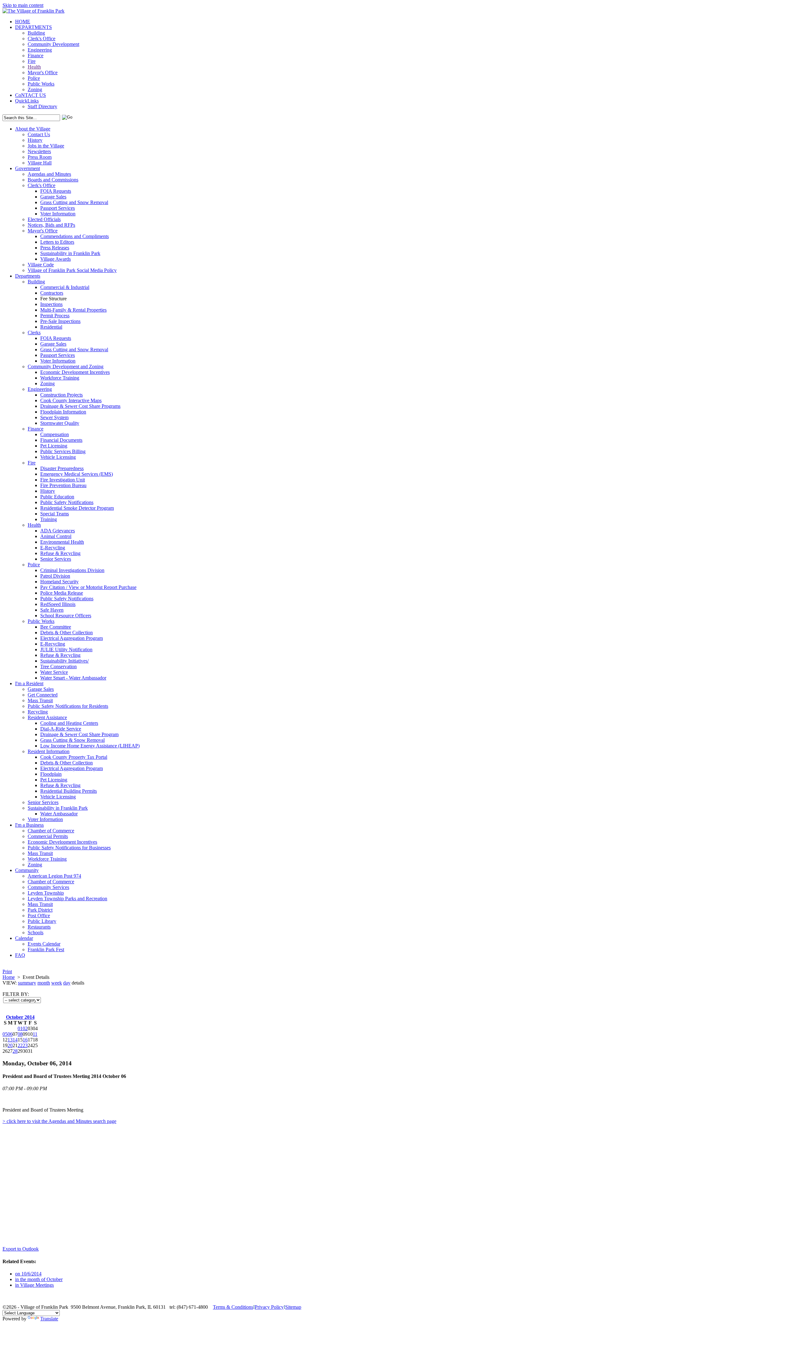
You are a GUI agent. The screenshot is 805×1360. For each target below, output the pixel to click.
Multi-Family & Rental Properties (73, 310)
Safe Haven (52, 610)
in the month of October (39, 1279)
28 (15, 1051)
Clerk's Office (41, 38)
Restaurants (39, 927)
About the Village (32, 128)
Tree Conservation (58, 666)
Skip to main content (23, 5)
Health (34, 66)
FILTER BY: (16, 994)
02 (25, 1028)
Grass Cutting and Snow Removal (74, 202)
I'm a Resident (29, 683)
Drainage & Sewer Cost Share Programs (80, 406)
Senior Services (55, 559)
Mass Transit (40, 700)
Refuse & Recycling (60, 553)
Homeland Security (59, 581)
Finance (35, 55)
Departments (27, 276)
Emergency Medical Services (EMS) (76, 474)
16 (25, 1039)
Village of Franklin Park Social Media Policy (72, 270)
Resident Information (48, 751)
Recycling (38, 711)
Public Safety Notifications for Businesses (69, 847)
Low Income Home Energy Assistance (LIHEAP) (90, 745)
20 (10, 1045)
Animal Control (55, 536)
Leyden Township (46, 893)
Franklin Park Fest (46, 949)
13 (10, 1039)
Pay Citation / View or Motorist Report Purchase (88, 587)
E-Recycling (52, 547)
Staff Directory (42, 106)
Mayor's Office (43, 72)
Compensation (54, 434)
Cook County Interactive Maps (71, 400)
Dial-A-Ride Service (60, 728)
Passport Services (57, 208)
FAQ (20, 955)
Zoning (35, 89)
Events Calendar (44, 943)
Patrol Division (55, 576)
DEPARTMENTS (33, 27)
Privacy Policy (269, 1307)
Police (34, 78)
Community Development (53, 44)
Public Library (42, 921)
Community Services (48, 887)
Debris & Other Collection (66, 632)
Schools (35, 932)
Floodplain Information (63, 411)
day (66, 982)
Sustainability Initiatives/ (64, 660)
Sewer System (54, 417)
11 (35, 1034)
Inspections (51, 304)
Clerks (34, 332)
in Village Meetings (34, 1285)
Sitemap (293, 1307)
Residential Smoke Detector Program (77, 508)
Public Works (41, 83)
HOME (22, 21)
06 (10, 1034)
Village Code (41, 264)
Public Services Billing (63, 451)
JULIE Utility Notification (66, 649)
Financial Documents (61, 440)
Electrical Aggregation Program (71, 638)
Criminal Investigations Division (72, 570)
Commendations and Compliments (74, 236)
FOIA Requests (55, 191)
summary (27, 982)
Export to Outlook (21, 1249)
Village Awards (55, 259)
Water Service (54, 672)
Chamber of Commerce (51, 830)
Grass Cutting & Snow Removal (72, 740)
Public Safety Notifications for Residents (68, 706)
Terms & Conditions (233, 1307)
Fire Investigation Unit (62, 479)
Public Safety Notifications (66, 502)
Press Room (40, 157)
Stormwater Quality (59, 423)
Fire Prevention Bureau (63, 485)
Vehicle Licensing (58, 457)
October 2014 (20, 1017)
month (43, 982)
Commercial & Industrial (64, 287)
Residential (51, 327)
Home (9, 977)
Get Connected (43, 694)
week (56, 982)
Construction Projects (61, 394)
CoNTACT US (30, 95)
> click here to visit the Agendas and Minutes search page (59, 1121)
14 (15, 1039)
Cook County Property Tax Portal (73, 757)
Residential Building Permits (68, 791)
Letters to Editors (57, 242)
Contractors (51, 293)
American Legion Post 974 (54, 876)
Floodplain (51, 774)
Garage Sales (53, 196)
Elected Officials (44, 219)
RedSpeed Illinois (57, 604)
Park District (40, 910)
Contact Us (39, 134)
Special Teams (54, 513)
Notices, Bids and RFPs (51, 225)
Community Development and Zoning (65, 366)
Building (36, 33)
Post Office (39, 915)
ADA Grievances (57, 530)
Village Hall (40, 162)
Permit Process (54, 315)
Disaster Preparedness (62, 468)
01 (20, 1028)
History (35, 140)
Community (27, 870)
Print (7, 971)
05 (5, 1034)
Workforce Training (59, 377)
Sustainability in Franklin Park (70, 253)
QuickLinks (27, 100)
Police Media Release (61, 593)
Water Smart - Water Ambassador (73, 677)
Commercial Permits (48, 836)
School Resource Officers (65, 615)
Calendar (24, 938)
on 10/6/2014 (28, 1273)
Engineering (40, 50)
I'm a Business (29, 825)
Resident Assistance (47, 717)
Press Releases (54, 247)
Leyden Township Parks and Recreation (67, 898)
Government (27, 168)
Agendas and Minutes (49, 174)
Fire (32, 61)
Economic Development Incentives (75, 372)
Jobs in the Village (46, 145)
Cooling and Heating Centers (69, 723)
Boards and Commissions (53, 179)
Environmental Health (62, 542)
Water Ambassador (59, 813)
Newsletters (39, 151)
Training (48, 519)
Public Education (57, 496)
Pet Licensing (53, 445)
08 (20, 1034)
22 (20, 1045)
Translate (49, 1318)
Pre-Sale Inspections (60, 321)
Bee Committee (55, 627)
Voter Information (57, 213)
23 (25, 1045)
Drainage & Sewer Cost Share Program (79, 734)
